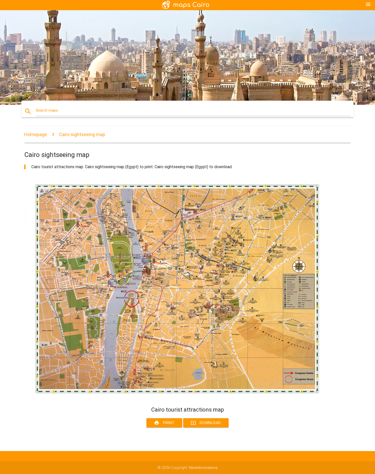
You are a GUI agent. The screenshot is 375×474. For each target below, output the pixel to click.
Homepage (35, 134)
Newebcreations (203, 467)
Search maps (47, 110)
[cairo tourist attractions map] (177, 396)
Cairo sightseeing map (82, 134)
